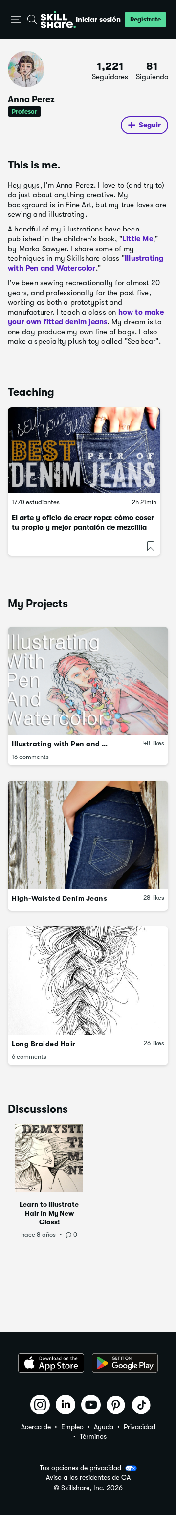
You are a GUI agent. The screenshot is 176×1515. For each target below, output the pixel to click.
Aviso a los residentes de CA (88, 1477)
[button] (16, 20)
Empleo (72, 1427)
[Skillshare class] (84, 450)
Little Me (137, 238)
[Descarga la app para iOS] (51, 1363)
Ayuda (103, 1427)
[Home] (58, 19)
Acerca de (36, 1427)
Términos (93, 1436)
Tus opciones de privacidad (80, 1468)
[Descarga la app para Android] (125, 1363)
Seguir (150, 125)
